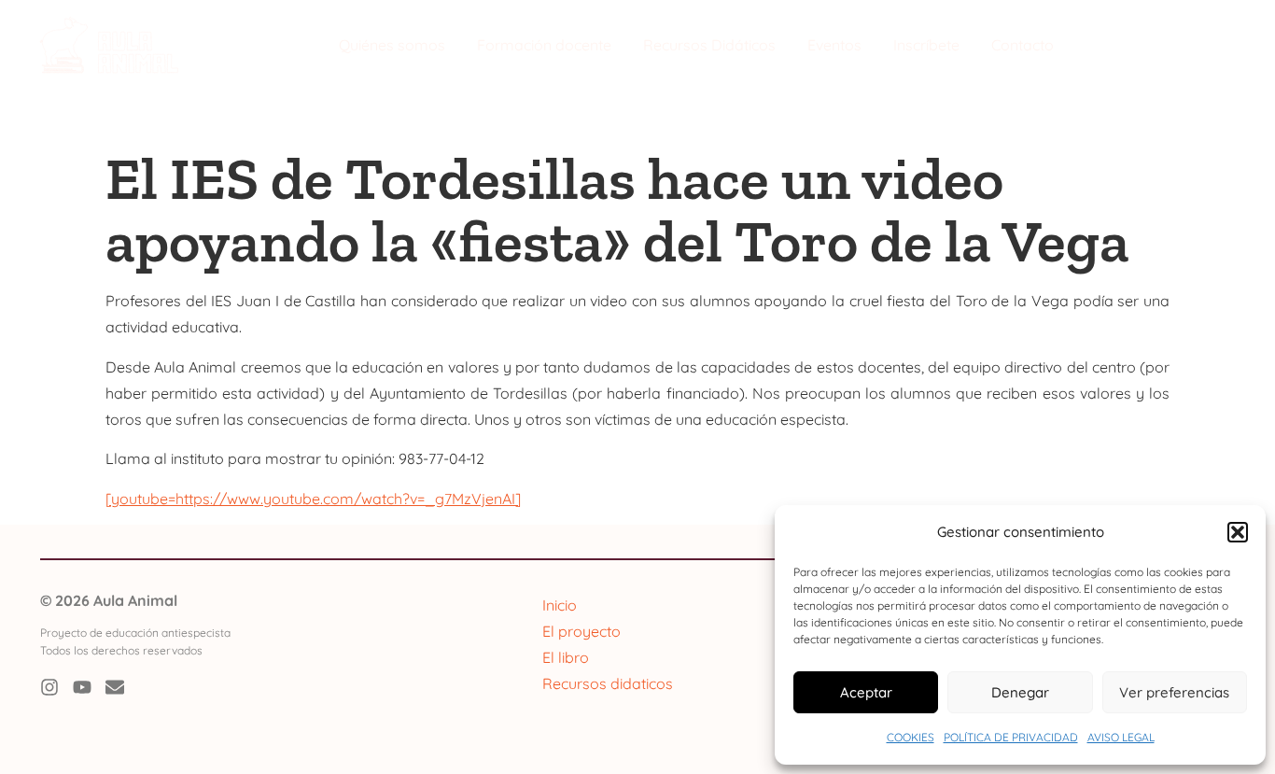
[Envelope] (114, 687)
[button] (1237, 532)
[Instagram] (49, 687)
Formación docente (544, 44)
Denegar (1020, 692)
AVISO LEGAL (1121, 737)
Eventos (834, 44)
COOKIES (910, 737)
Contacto (1022, 44)
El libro (565, 657)
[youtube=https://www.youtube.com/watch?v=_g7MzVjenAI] (313, 498)
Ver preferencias (1174, 692)
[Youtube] (82, 687)
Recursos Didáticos (709, 44)
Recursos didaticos (607, 683)
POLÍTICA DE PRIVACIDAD (1011, 737)
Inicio (559, 605)
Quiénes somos (392, 44)
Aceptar (866, 692)
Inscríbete (926, 44)
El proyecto (581, 631)
